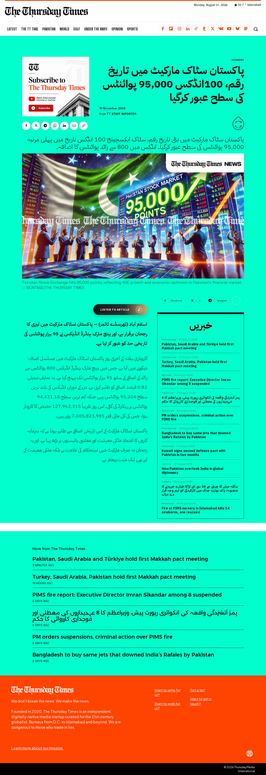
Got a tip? (197, 690)
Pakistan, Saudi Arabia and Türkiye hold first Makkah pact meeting (198, 346)
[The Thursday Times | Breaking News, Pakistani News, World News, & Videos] (46, 11)
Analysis (166, 482)
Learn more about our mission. (37, 748)
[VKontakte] (221, 29)
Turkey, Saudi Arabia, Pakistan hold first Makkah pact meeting (194, 364)
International (169, 339)
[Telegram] (45, 126)
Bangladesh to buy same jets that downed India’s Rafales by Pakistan (196, 435)
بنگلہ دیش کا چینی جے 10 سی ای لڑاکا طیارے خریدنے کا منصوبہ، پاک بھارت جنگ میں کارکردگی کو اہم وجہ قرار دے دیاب (200, 490)
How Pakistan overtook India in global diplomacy (192, 470)
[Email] (74, 126)
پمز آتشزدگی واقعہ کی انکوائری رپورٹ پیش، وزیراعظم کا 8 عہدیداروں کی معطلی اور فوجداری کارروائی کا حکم (201, 399)
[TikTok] (196, 29)
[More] (236, 300)
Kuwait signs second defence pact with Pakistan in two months (193, 452)
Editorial (166, 464)
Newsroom (168, 393)
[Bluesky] (237, 29)
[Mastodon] (246, 29)
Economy (238, 59)
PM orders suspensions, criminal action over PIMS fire (198, 417)
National (166, 375)
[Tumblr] (204, 29)
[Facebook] (163, 29)
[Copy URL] (83, 126)
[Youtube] (229, 29)
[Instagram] (179, 29)
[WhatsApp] (55, 126)
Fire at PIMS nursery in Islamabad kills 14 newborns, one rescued (195, 510)
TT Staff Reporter (121, 114)
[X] (212, 29)
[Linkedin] (187, 29)
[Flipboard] (171, 29)
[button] (255, 29)
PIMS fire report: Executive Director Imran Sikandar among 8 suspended (196, 381)
